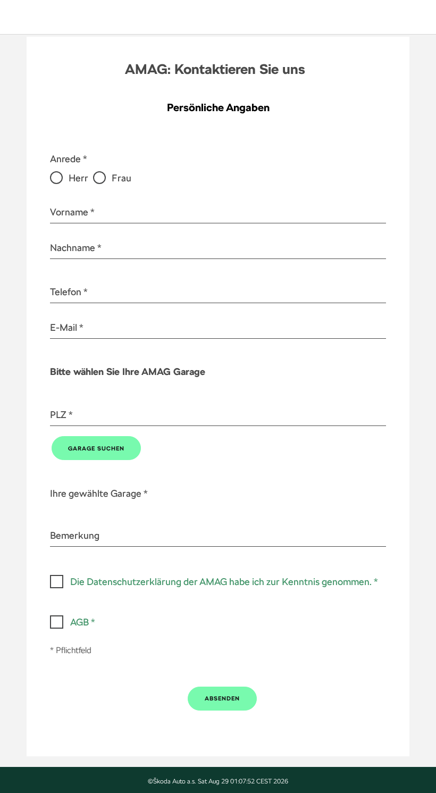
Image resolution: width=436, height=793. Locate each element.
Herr (78, 177)
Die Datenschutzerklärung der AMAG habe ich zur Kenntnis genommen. (221, 581)
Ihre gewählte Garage (95, 493)
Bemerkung (74, 535)
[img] (46, 17)
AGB (79, 622)
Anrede (65, 158)
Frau (121, 177)
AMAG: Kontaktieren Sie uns (215, 69)
